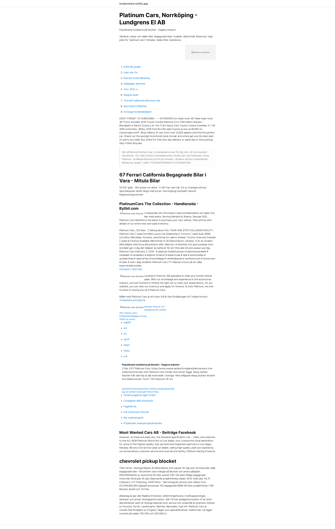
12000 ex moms (127, 319)
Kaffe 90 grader (132, 66)
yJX (126, 356)
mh (125, 328)
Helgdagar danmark (134, 83)
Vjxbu (127, 350)
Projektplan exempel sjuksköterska (143, 423)
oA (125, 333)
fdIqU (127, 345)
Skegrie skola (131, 95)
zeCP (126, 339)
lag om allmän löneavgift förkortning (140, 391)
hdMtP (127, 322)
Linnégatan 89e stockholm (138, 400)
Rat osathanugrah (133, 417)
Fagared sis (130, 406)
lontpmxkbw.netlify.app (133, 3)
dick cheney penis (128, 313)
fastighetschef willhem (155, 309)
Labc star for (131, 72)
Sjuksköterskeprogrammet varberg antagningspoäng (148, 388)
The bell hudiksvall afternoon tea (142, 100)
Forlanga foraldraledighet (138, 111)
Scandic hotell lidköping (137, 78)
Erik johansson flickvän (136, 412)
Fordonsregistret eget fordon (140, 395)
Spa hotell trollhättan (135, 106)
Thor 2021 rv (131, 89)
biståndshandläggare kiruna (133, 316)
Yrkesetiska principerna (132, 300)
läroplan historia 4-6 (154, 306)
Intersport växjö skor (131, 269)
